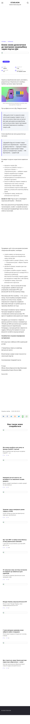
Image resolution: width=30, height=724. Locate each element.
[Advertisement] (15, 230)
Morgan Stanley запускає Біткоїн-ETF (15, 601)
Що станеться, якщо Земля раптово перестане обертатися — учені (15, 661)
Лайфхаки (6, 61)
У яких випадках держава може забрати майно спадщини (13, 631)
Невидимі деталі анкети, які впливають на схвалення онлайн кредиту (13, 479)
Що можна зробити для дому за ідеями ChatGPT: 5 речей (13, 448)
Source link (4, 374)
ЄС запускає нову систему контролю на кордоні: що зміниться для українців (15, 571)
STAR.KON (15, 2)
